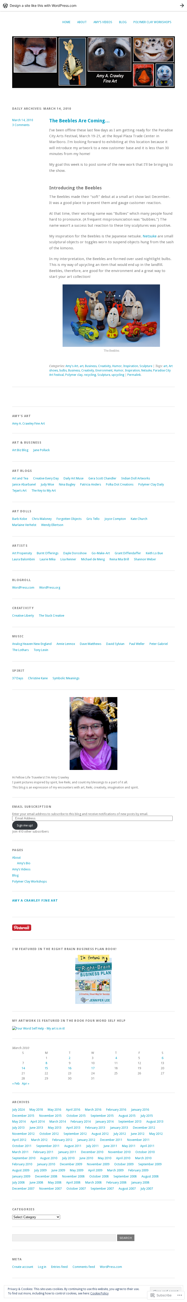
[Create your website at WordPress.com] (93, 5)
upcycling (118, 375)
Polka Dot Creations (119, 484)
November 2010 (119, 1152)
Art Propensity (22, 553)
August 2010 (48, 1158)
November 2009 (98, 1164)
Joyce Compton (115, 519)
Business (91, 366)
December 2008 (46, 1176)
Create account (22, 1267)
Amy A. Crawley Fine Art (28, 423)
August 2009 (20, 1170)
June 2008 (36, 1182)
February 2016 (116, 1109)
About (82, 22)
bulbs (63, 370)
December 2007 (23, 1188)
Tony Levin (41, 650)
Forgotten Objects (69, 519)
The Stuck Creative (51, 615)
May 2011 (128, 1146)
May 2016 (54, 1109)
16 (69, 1068)
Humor (117, 366)
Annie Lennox (65, 644)
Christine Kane (38, 678)
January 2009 (21, 1176)
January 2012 (86, 1140)
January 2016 (140, 1109)
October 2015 (76, 1115)
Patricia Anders (90, 484)
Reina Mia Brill (119, 559)
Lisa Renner (68, 559)
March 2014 (57, 1121)
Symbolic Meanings (66, 678)
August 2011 (72, 1146)
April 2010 (123, 1158)
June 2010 (86, 1158)
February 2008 (116, 1182)
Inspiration (130, 366)
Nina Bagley (67, 484)
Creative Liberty (23, 615)
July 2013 (18, 1127)
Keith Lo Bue (154, 553)
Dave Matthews (90, 644)
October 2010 (145, 1152)
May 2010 (104, 1158)
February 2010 (22, 1164)
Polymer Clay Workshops (152, 22)
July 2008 (18, 1182)
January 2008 (140, 1182)
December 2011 (111, 1140)
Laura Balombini (23, 559)
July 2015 (146, 1115)
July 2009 (40, 1170)
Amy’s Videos (103, 22)
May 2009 (76, 1170)
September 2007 (102, 1188)
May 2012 (156, 1134)
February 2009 (138, 1170)
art (82, 366)
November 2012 (23, 1134)
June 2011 (110, 1146)
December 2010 (92, 1152)
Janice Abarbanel (24, 484)
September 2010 (23, 1158)
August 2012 (100, 1134)
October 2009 (123, 1164)
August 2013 (154, 1121)
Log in (42, 1267)
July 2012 (119, 1134)
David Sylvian (115, 644)
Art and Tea (20, 478)
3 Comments (20, 125)
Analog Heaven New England (32, 644)
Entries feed (59, 1267)
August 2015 (127, 1115)
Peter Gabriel (159, 644)
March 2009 (115, 1170)
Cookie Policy (99, 1293)
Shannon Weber (145, 559)
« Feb (16, 1083)
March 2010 (143, 1158)
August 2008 (150, 1176)
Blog (123, 22)
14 (23, 1068)
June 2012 (137, 1134)
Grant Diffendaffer (128, 553)
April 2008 (73, 1182)
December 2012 (144, 1127)
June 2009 (58, 1170)
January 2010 (46, 1164)
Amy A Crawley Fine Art (35, 900)
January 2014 (104, 1121)
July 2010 (68, 1158)
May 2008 (54, 1182)
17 (92, 1068)
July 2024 (18, 1109)
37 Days (17, 678)
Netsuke (150, 236)
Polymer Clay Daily (151, 484)
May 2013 (54, 1127)
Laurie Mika (48, 559)
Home (66, 22)
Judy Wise (47, 484)
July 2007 (146, 1188)
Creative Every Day (46, 478)
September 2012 (75, 1134)
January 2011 (67, 1152)
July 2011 (92, 1146)
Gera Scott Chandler (102, 478)
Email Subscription (31, 806)
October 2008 (99, 1176)
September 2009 (149, 1164)
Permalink (134, 375)
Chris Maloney (42, 519)
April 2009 (95, 1170)
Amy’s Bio (23, 863)
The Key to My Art (43, 490)
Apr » (25, 1083)
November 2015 (50, 1115)
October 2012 (49, 1134)
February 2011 (43, 1152)
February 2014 (81, 1121)
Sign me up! (25, 825)
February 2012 (62, 1140)
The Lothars (20, 650)
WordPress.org (49, 587)
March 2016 (93, 1109)
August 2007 (127, 1188)
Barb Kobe (19, 519)
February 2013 (95, 1127)
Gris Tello (93, 519)
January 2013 (119, 1127)
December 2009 (71, 1164)
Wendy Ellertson (52, 525)
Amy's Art (71, 366)
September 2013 (129, 1121)
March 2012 (39, 1140)
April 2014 (37, 1121)
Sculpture (146, 366)
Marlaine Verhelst (24, 525)
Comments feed (84, 1267)
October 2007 (76, 1188)
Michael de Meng (93, 559)
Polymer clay (74, 375)
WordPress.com (23, 587)
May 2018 (36, 1109)
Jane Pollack (41, 450)
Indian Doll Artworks (135, 478)
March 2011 (20, 1152)
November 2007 (50, 1188)
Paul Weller (137, 644)
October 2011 (21, 1146)
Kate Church (139, 519)
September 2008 (125, 1176)
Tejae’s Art (19, 490)
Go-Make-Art (101, 553)
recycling (90, 375)
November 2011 (138, 1140)
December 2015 (23, 1115)
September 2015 (102, 1115)
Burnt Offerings (47, 553)
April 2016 (73, 1109)
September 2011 (47, 1146)
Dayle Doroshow (75, 553)
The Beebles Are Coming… (79, 121)
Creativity (104, 366)
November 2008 (73, 1176)
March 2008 (93, 1182)
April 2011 (147, 1146)
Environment (103, 370)
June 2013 (36, 1127)
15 (46, 1068)
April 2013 (73, 1127)
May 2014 (19, 1121)
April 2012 (19, 1140)
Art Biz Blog (20, 450)
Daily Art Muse (74, 478)
